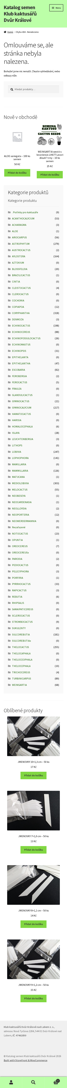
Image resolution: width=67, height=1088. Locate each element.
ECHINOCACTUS (21, 325)
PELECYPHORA (20, 571)
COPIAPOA (18, 306)
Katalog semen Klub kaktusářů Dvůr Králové (20, 13)
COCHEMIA (18, 300)
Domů (10, 31)
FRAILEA (16, 388)
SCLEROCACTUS (21, 615)
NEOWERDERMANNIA (24, 521)
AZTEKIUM (18, 262)
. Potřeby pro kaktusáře (25, 212)
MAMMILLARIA (20, 470)
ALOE (15, 231)
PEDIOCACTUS (20, 565)
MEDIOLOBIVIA (20, 483)
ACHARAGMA (19, 224)
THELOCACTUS (20, 647)
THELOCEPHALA (21, 666)
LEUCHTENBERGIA (22, 439)
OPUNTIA (17, 540)
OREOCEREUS (20, 546)
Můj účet (11, 1082)
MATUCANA (18, 476)
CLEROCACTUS (20, 294)
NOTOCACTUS (20, 533)
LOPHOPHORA (20, 458)
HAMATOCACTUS (21, 414)
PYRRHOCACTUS (21, 584)
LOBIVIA (16, 451)
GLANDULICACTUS (22, 395)
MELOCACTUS (19, 489)
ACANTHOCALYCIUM (23, 218)
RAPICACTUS (19, 590)
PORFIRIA (17, 577)
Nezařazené (18, 527)
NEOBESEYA (19, 495)
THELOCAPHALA (21, 653)
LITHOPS (17, 445)
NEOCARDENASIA (22, 502)
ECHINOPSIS (19, 350)
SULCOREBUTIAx (21, 640)
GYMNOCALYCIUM (21, 407)
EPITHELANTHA (21, 363)
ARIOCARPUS (19, 237)
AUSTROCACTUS (21, 250)
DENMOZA (18, 319)
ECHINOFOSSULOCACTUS (26, 338)
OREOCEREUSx (20, 552)
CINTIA (16, 281)
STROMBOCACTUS (22, 621)
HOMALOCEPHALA (22, 426)
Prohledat (33, 1082)
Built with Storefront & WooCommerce (25, 1060)
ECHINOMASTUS (21, 344)
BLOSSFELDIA (19, 269)
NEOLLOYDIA (19, 508)
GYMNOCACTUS (20, 401)
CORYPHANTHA (21, 313)
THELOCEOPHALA (22, 659)
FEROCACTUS (19, 382)
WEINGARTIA (19, 684)
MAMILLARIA (19, 464)
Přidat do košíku (17, 172)
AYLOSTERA (18, 256)
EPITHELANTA (20, 357)
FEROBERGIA (19, 376)
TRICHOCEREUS (21, 672)
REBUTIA (17, 596)
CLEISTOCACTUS (21, 288)
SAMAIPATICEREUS (22, 609)
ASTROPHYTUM (21, 243)
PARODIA (17, 558)
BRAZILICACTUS (21, 275)
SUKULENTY (19, 628)
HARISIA (16, 420)
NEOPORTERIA (20, 514)
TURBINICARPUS (21, 678)
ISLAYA (16, 432)
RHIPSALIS (18, 602)
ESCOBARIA (18, 369)
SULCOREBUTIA (21, 634)
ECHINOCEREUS (21, 332)
